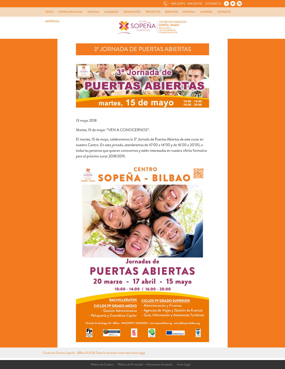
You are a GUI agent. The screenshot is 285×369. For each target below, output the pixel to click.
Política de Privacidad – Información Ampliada (145, 364)
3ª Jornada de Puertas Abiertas (142, 49)
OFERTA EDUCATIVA (70, 12)
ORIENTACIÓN (132, 12)
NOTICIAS (93, 12)
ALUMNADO (111, 12)
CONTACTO (224, 12)
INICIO (49, 12)
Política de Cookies (102, 364)
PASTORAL (189, 12)
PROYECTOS (153, 12)
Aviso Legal (138, 352)
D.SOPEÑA (206, 12)
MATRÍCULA (52, 21)
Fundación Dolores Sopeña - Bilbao (63, 352)
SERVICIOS (171, 12)
